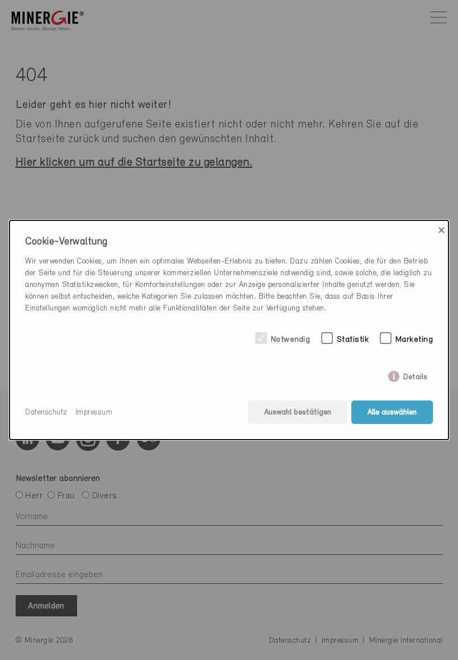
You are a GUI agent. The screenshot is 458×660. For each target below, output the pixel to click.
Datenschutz (46, 412)
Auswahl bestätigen (297, 412)
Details (415, 374)
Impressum (94, 412)
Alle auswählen (392, 412)
